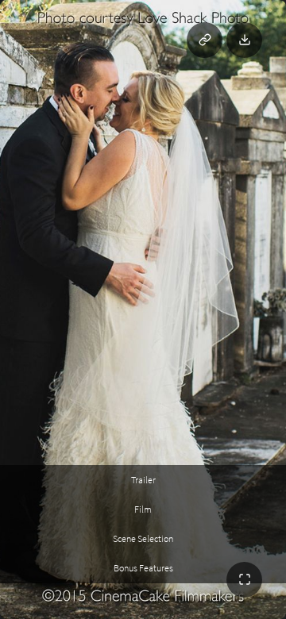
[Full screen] (244, 580)
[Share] (204, 40)
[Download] (244, 40)
